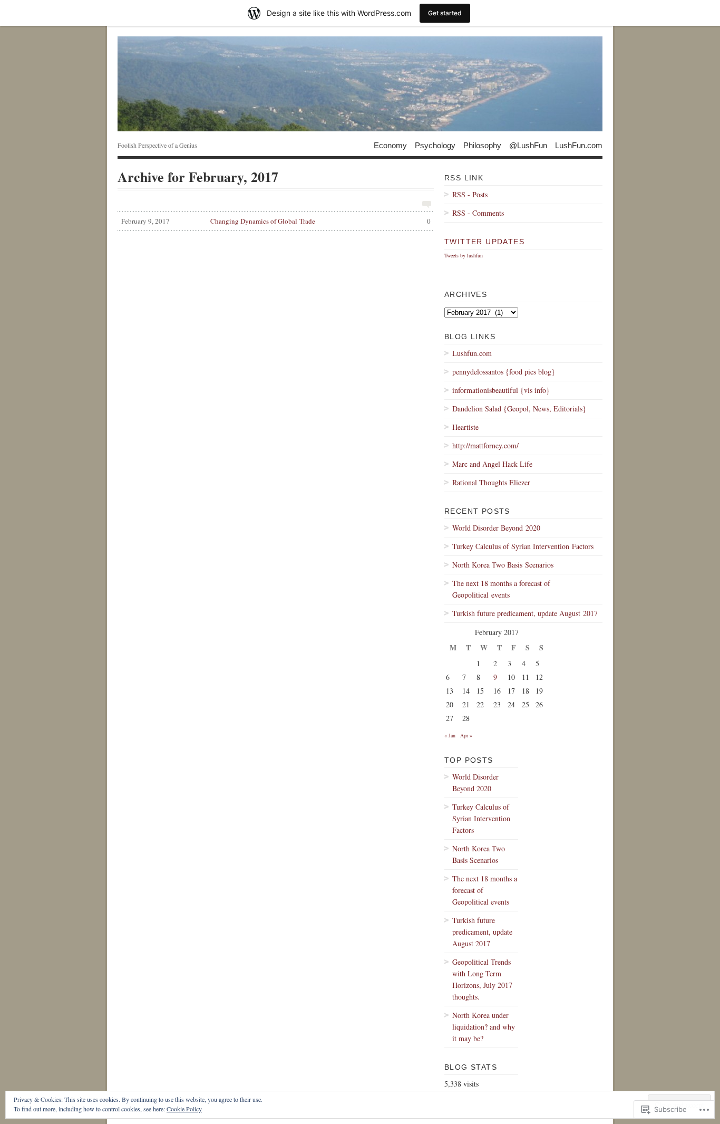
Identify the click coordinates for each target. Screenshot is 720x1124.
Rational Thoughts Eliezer (491, 482)
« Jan (449, 735)
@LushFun (528, 144)
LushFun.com (578, 144)
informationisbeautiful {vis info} (501, 390)
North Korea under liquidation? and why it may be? (483, 1026)
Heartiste (465, 427)
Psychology (435, 144)
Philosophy (482, 144)
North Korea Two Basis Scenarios (502, 565)
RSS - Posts (470, 194)
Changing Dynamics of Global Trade (276, 221)
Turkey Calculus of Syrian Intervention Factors (522, 546)
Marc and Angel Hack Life (492, 464)
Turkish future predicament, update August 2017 (525, 613)
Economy (390, 144)
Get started (445, 13)
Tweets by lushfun (463, 255)
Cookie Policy (184, 1108)
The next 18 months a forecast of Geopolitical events (501, 589)
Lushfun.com (472, 353)
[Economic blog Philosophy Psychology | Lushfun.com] (360, 83)
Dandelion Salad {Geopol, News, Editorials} (519, 409)
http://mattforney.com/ (485, 445)
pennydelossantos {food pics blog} (503, 372)
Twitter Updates (484, 241)
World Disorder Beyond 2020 (496, 528)
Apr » (466, 735)
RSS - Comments (478, 213)
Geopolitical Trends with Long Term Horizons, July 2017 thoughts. (482, 979)
